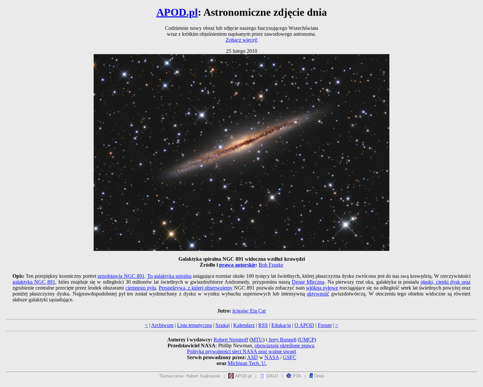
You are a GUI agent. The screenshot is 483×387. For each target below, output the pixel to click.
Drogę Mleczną (308, 282)
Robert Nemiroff (231, 339)
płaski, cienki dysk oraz (446, 282)
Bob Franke (271, 265)
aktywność (318, 293)
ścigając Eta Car (249, 311)
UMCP (306, 339)
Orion (318, 376)
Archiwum (162, 325)
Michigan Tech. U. (247, 363)
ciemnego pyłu (141, 288)
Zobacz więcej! (242, 40)
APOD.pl (177, 12)
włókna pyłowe (322, 288)
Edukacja (281, 325)
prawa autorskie (237, 265)
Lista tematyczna (194, 325)
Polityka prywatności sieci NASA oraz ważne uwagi (241, 351)
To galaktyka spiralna (169, 276)
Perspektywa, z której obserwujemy (196, 288)
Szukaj (223, 325)
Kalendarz (244, 325)
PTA (296, 376)
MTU (257, 339)
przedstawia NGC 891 (121, 276)
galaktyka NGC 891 (34, 282)
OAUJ (271, 376)
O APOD (304, 325)
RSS (263, 325)
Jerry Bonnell (282, 339)
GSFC (289, 357)
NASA (271, 357)
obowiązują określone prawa (284, 345)
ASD (252, 357)
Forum (325, 325)
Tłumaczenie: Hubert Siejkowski (189, 376)
